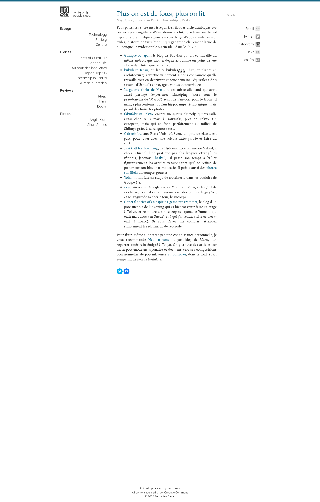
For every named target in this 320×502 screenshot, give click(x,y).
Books (102, 106)
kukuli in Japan (136, 69)
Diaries (65, 52)
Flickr (251, 52)
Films (103, 101)
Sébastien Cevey (165, 496)
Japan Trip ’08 (95, 73)
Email (251, 29)
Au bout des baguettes (89, 68)
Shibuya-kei (177, 254)
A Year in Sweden (93, 83)
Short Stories (97, 125)
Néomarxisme (158, 239)
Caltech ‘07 (132, 133)
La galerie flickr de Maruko (146, 89)
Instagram (251, 44)
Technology (98, 34)
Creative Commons (176, 492)
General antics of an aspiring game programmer (160, 201)
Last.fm (251, 60)
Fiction (65, 113)
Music (102, 96)
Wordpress (173, 488)
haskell (160, 157)
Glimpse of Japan (137, 55)
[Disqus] (167, 328)
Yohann (130, 177)
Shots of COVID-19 (93, 58)
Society (101, 39)
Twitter (251, 36)
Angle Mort (98, 120)
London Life (98, 63)
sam (127, 187)
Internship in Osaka (92, 78)
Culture (101, 44)
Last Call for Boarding (141, 148)
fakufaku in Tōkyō (138, 113)
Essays (65, 28)
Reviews (66, 90)
